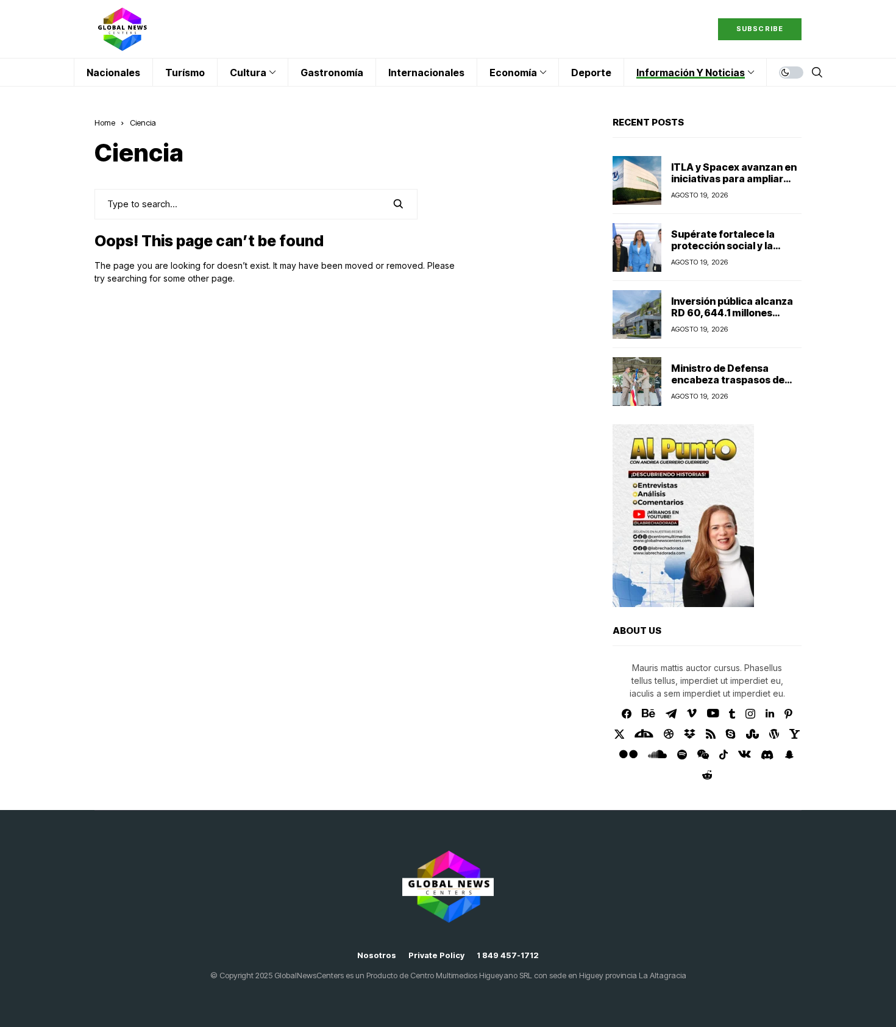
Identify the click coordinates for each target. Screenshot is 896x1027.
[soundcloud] (657, 754)
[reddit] (707, 775)
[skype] (731, 734)
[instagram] (750, 714)
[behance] (648, 713)
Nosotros (376, 955)
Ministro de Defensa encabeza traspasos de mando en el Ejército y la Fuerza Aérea (728, 386)
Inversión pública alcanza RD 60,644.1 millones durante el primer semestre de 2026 (732, 319)
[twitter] (619, 734)
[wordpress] (774, 734)
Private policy (436, 955)
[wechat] (703, 754)
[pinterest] (788, 714)
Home (104, 122)
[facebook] (626, 714)
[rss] (711, 734)
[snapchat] (789, 754)
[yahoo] (794, 734)
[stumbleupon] (752, 734)
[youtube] (713, 713)
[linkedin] (770, 713)
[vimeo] (692, 713)
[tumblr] (732, 714)
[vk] (744, 754)
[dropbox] (689, 734)
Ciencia (143, 122)
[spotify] (682, 754)
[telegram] (671, 714)
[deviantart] (644, 734)
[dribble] (669, 734)
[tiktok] (723, 754)
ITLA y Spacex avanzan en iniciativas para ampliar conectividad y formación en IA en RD (734, 184)
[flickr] (628, 754)
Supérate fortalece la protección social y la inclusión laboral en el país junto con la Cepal (733, 251)
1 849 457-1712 (508, 955)
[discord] (767, 754)
